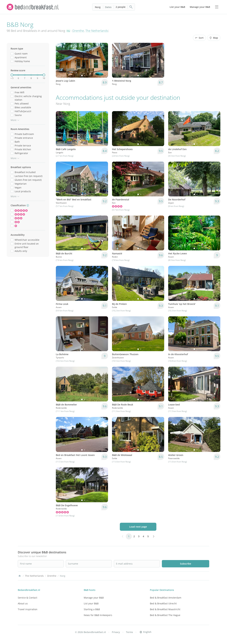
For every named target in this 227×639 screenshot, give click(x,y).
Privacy (116, 632)
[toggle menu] (217, 7)
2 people (120, 6)
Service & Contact (27, 597)
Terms (129, 632)
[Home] (19, 576)
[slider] (12, 75)
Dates (108, 7)
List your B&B (91, 603)
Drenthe (78, 31)
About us (23, 603)
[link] (33, 7)
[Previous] (60, 60)
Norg (98, 7)
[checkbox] (12, 53)
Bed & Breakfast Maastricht (165, 609)
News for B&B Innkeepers (98, 615)
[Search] (131, 6)
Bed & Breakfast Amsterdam (165, 597)
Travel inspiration (27, 609)
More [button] (13, 120)
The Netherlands (96, 31)
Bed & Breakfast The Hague (165, 615)
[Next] (103, 60)
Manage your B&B (94, 597)
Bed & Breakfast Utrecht (163, 603)
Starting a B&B (92, 609)
